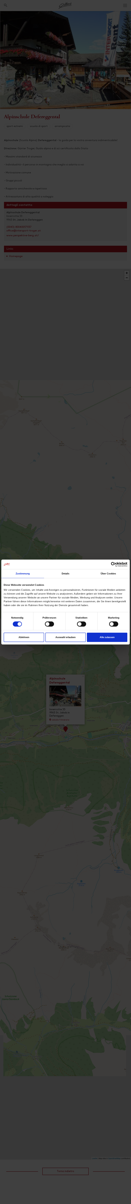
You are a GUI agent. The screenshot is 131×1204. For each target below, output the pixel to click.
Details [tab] (65, 573)
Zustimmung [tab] (23, 573)
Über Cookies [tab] (108, 573)
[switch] (49, 625)
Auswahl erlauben (65, 637)
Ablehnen (24, 637)
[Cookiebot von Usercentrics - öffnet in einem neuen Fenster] (113, 564)
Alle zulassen (107, 637)
